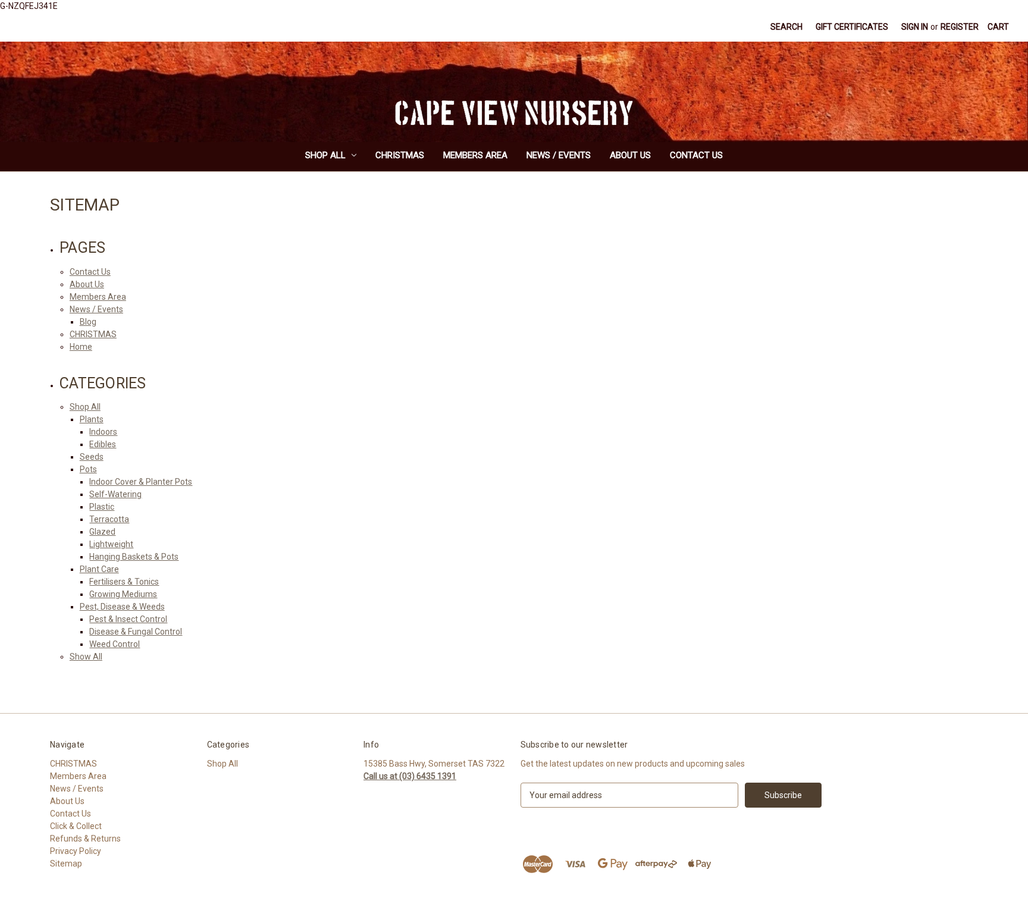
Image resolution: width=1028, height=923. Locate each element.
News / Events (558, 155)
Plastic (101, 506)
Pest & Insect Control (128, 619)
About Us (630, 155)
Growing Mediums (123, 594)
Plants (92, 419)
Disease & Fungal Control (135, 631)
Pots (88, 469)
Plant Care (99, 569)
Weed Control (114, 644)
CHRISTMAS (399, 155)
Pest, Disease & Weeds (122, 606)
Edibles (102, 444)
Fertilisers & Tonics (124, 581)
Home (81, 346)
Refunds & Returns (85, 838)
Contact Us (696, 155)
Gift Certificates (852, 27)
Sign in (914, 27)
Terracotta (109, 519)
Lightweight (111, 544)
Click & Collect (76, 826)
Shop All (325, 155)
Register (960, 27)
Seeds (92, 457)
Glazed (102, 531)
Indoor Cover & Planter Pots (140, 481)
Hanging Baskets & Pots (133, 556)
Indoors (103, 432)
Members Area (475, 155)
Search (786, 27)
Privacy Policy (75, 851)
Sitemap (66, 863)
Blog (88, 321)
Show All (86, 656)
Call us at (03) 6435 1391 (409, 776)
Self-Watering (115, 494)
